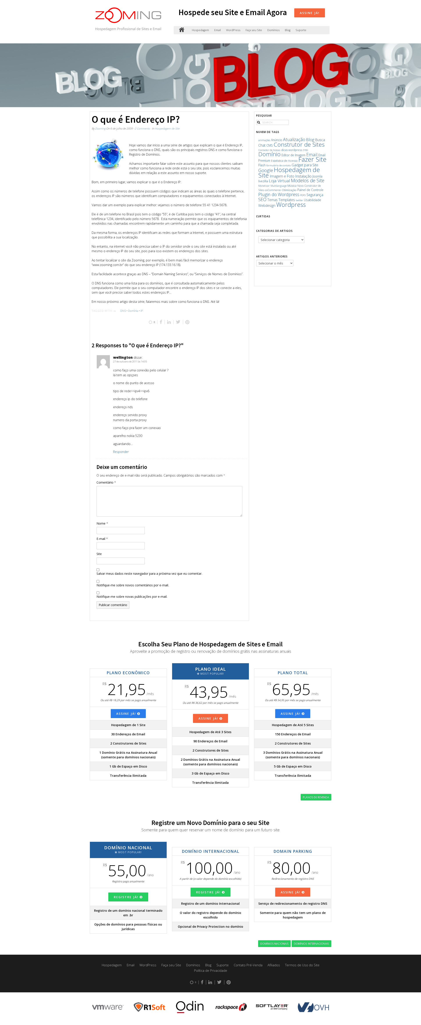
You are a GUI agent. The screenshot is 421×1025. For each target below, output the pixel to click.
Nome (102, 523)
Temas (272, 199)
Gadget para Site (305, 164)
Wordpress (291, 204)
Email (217, 30)
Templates (286, 199)
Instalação (303, 176)
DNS (123, 311)
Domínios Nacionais (274, 943)
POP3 (303, 195)
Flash (262, 165)
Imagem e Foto (282, 176)
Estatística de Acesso (284, 161)
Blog (287, 30)
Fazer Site (312, 159)
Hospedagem (200, 30)
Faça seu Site (254, 30)
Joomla (317, 176)
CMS (269, 145)
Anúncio (276, 140)
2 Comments (142, 128)
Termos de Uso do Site (302, 965)
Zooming (100, 128)
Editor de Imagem (293, 155)
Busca (320, 139)
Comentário (106, 482)
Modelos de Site (307, 180)
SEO (262, 199)
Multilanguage (279, 185)
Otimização (289, 190)
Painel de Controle (310, 190)
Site (99, 554)
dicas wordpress (291, 150)
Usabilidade (312, 200)
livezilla (263, 181)
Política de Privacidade (210, 970)
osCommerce (273, 190)
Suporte (301, 30)
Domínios (273, 30)
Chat (262, 145)
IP (142, 311)
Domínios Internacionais (311, 943)
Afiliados (274, 965)
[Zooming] (181, 30)
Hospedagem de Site (167, 128)
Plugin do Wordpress (278, 194)
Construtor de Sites (299, 144)
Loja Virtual (279, 181)
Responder (121, 452)
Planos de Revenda (316, 797)
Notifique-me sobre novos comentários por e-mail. (132, 585)
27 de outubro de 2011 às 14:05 (130, 361)
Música (291, 186)
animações (264, 140)
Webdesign (266, 205)
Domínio (133, 311)
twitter (299, 200)
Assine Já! (309, 13)
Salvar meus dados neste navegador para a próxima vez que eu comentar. (149, 573)
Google (265, 170)
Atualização (294, 139)
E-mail (102, 539)
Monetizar (264, 185)
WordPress (233, 30)
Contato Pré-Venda (248, 965)
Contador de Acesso (269, 150)
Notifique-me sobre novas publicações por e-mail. (131, 596)
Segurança (315, 194)
